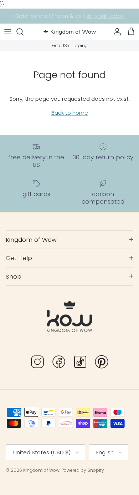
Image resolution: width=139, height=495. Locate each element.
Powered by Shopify (82, 470)
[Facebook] (59, 363)
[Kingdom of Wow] (69, 32)
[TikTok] (80, 363)
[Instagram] (37, 363)
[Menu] (8, 32)
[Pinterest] (101, 363)
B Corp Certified (108, 18)
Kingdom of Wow (41, 470)
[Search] (23, 32)
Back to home (69, 112)
